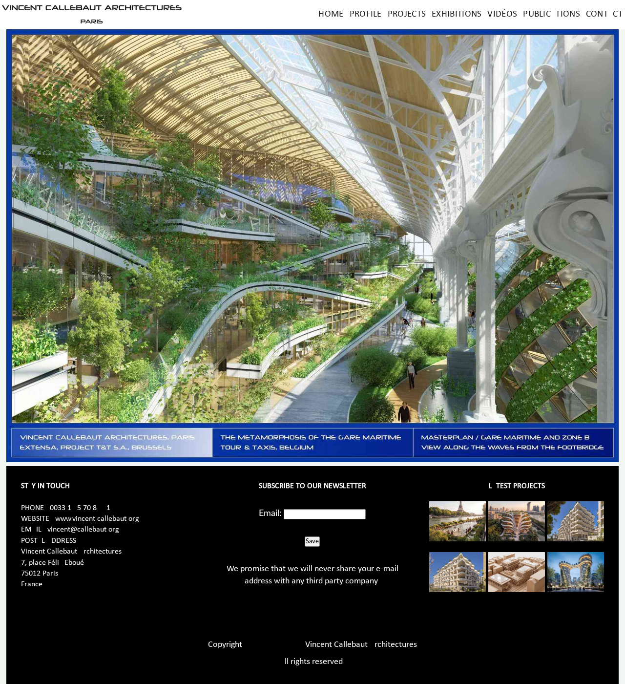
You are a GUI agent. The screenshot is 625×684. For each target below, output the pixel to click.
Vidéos (502, 14)
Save (312, 541)
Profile (366, 14)
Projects (407, 14)
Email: (270, 513)
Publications (551, 14)
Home (330, 14)
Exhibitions (456, 14)
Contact (604, 14)
